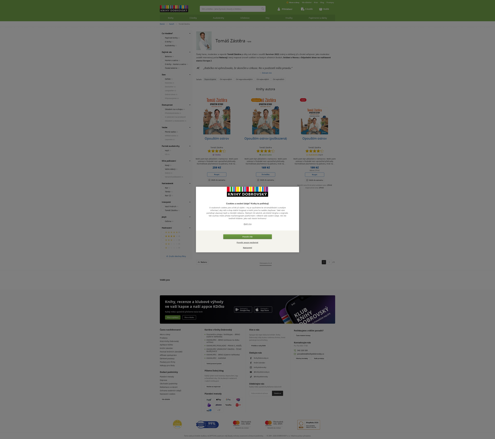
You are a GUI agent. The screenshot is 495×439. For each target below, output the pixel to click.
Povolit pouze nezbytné (247, 242)
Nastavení (247, 247)
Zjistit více (247, 224)
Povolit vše (247, 236)
